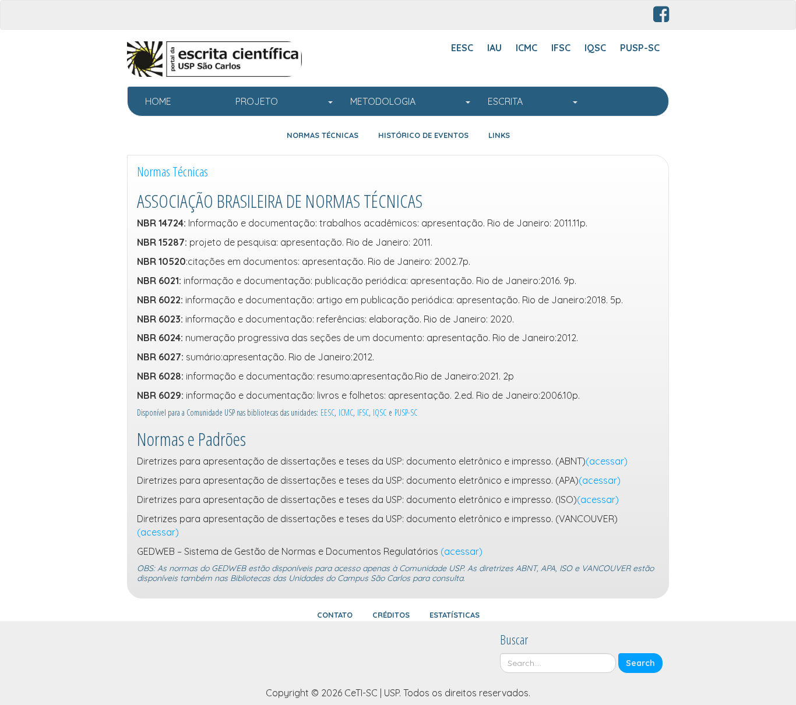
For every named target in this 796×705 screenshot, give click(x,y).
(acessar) (607, 461)
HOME (181, 101)
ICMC (346, 412)
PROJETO (281, 101)
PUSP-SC (406, 412)
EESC (327, 412)
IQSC (379, 412)
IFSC (363, 412)
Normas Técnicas (172, 171)
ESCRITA (530, 101)
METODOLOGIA (407, 101)
